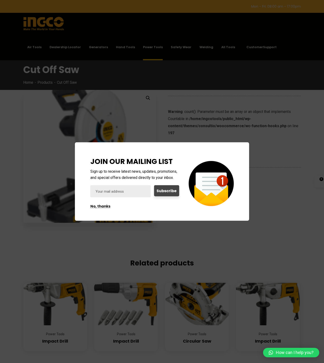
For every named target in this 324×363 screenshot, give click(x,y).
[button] (291, 352)
